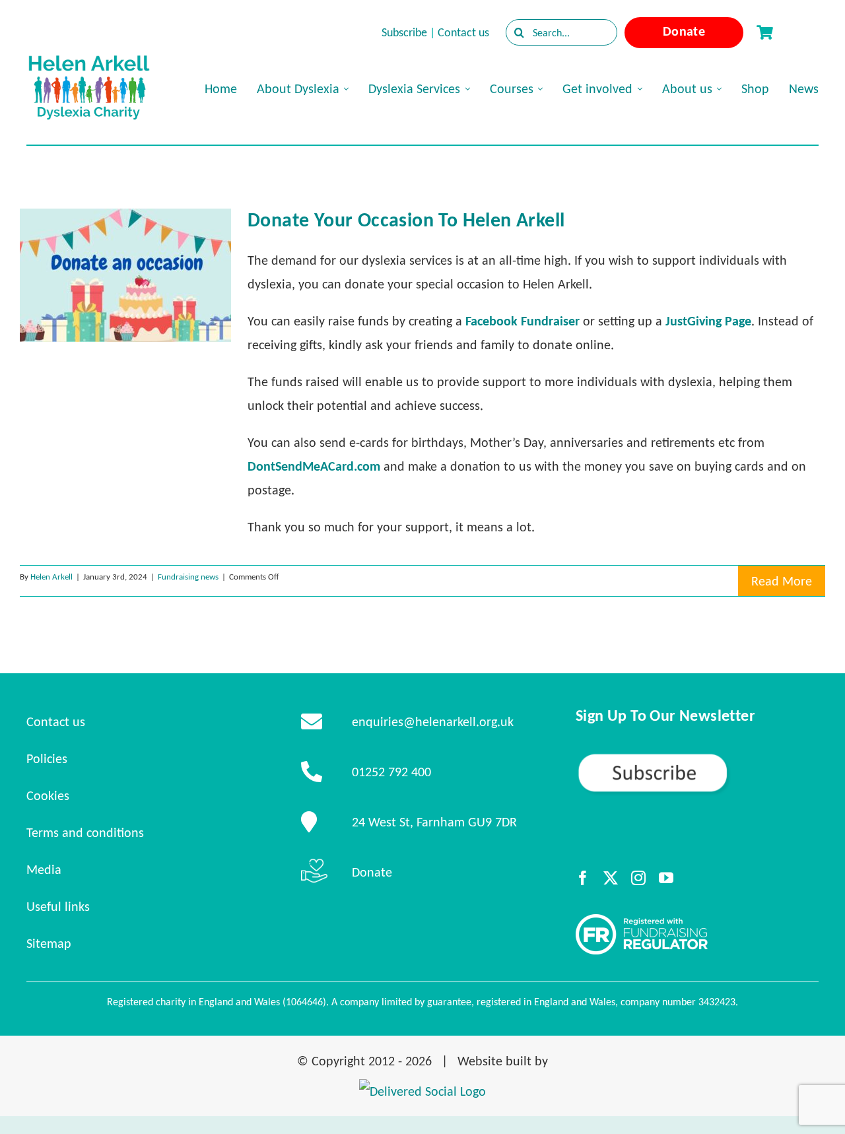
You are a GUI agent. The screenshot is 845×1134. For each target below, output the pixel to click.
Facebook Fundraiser (522, 321)
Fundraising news (188, 577)
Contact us (463, 32)
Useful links (58, 906)
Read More (781, 581)
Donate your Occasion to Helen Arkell (406, 219)
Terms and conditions (85, 832)
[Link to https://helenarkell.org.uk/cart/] (764, 32)
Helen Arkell (51, 577)
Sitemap (48, 943)
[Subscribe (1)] (697, 758)
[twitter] (610, 878)
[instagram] (638, 878)
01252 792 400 (391, 772)
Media (43, 869)
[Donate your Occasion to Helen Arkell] (125, 275)
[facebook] (583, 878)
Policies (46, 758)
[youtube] (666, 878)
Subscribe (404, 32)
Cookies (47, 795)
